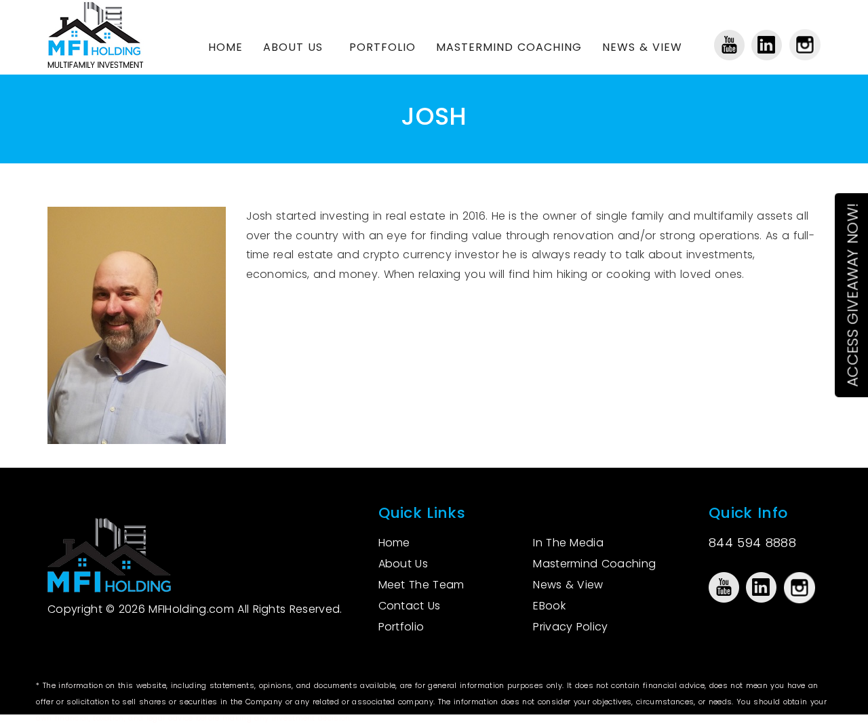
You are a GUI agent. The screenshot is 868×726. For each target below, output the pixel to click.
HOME (225, 47)
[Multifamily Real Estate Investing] (103, 34)
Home (394, 542)
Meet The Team (421, 584)
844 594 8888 (752, 542)
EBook (549, 605)
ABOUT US (293, 47)
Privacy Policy (570, 626)
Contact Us (409, 605)
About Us (403, 563)
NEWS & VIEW (642, 47)
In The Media (568, 542)
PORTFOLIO (382, 47)
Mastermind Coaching (594, 563)
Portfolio (401, 626)
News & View (568, 584)
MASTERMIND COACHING (509, 47)
